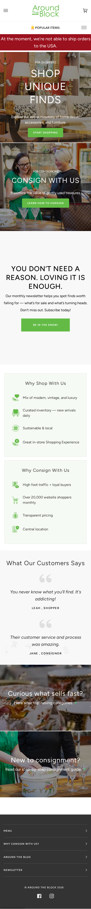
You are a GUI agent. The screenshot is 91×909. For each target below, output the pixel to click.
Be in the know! (45, 324)
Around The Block (42, 887)
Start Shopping (45, 132)
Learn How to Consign (45, 203)
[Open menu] (10, 10)
